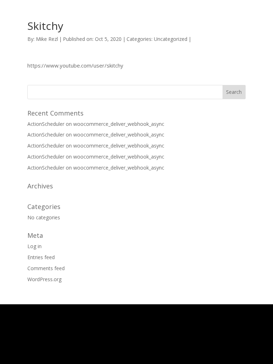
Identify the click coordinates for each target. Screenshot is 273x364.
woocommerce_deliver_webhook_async (118, 124)
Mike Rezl (47, 39)
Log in (34, 246)
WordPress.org (44, 279)
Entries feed (41, 257)
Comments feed (46, 268)
